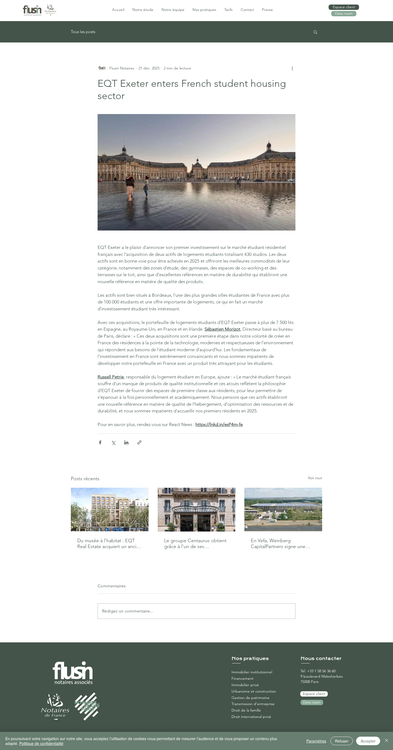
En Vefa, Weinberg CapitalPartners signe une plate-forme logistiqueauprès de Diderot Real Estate (282, 543)
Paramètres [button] (316, 741)
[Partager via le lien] (139, 442)
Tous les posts (83, 31)
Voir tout (315, 477)
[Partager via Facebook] (100, 442)
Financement (242, 678)
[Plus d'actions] (292, 68)
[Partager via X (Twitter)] (113, 442)
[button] (315, 32)
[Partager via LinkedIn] (126, 442)
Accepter (368, 741)
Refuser (341, 741)
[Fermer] (386, 741)
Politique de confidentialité (41, 743)
